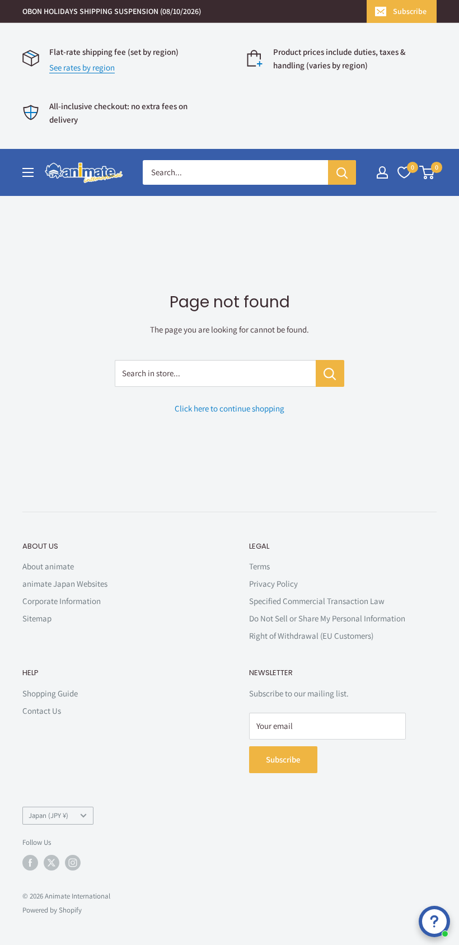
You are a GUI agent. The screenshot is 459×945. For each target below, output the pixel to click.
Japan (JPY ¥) (48, 815)
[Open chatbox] (434, 921)
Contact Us (41, 710)
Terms (259, 566)
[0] (427, 172)
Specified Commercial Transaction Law (317, 601)
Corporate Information (61, 601)
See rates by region (82, 67)
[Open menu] (28, 172)
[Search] (342, 172)
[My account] (382, 172)
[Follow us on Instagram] (73, 863)
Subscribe (410, 11)
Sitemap (36, 618)
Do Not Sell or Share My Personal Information (327, 618)
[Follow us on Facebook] (30, 863)
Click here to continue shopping (229, 408)
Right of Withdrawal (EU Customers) (311, 635)
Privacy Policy (273, 583)
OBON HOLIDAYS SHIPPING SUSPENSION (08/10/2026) (111, 11)
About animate (48, 566)
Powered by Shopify (52, 910)
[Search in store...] (330, 373)
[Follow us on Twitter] (51, 863)
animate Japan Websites (64, 583)
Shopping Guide (50, 693)
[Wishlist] (404, 172)
